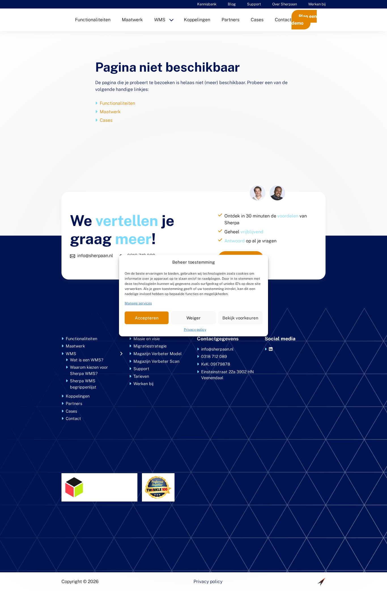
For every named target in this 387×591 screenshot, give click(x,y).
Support (254, 4)
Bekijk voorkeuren (240, 317)
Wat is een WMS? (86, 359)
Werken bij (317, 4)
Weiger (193, 317)
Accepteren (147, 317)
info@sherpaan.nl (95, 255)
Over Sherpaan (284, 4)
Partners (230, 19)
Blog (232, 4)
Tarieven (141, 376)
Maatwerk (132, 19)
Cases (257, 19)
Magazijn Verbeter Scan (156, 361)
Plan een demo (304, 20)
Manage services (138, 303)
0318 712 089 (214, 356)
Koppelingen (197, 19)
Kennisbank (206, 4)
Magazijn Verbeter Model (157, 353)
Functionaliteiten (92, 19)
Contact (283, 19)
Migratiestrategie (150, 345)
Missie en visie (146, 338)
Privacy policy (195, 330)
